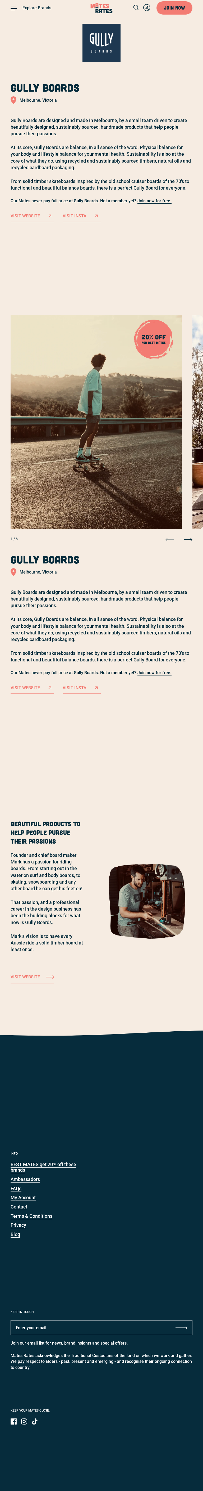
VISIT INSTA (74, 687)
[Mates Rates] (102, 8)
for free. (154, 672)
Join (174, 8)
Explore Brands (36, 7)
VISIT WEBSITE (25, 687)
